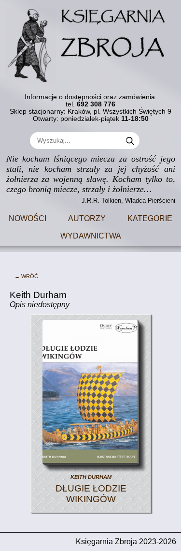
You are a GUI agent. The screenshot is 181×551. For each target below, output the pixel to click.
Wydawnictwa (90, 235)
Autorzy (87, 217)
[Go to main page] (90, 41)
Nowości (27, 217)
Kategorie (149, 217)
